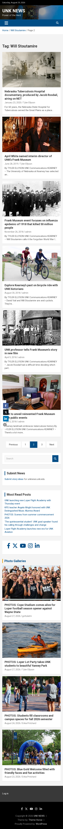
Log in (5, 793)
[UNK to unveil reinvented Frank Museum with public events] (31, 392)
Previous (13, 444)
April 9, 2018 (11, 357)
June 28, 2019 (11, 164)
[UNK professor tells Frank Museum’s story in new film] (31, 328)
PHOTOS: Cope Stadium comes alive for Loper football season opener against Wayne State (30, 608)
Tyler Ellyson (29, 102)
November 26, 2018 (14, 232)
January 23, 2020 (13, 102)
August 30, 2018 (12, 293)
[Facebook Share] (6, 405)
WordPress (41, 824)
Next (52, 444)
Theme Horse (35, 820)
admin (28, 232)
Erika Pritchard (29, 723)
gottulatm (27, 616)
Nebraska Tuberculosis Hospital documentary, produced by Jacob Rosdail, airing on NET (31, 95)
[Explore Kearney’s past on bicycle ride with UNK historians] (31, 263)
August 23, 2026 (12, 776)
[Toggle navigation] (6, 23)
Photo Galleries (15, 561)
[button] (5, 425)
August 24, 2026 (12, 723)
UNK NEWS (13, 10)
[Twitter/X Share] (6, 412)
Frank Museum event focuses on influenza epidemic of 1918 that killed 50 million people (31, 224)
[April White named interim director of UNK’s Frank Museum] (31, 134)
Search (55, 458)
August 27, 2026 (12, 616)
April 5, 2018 (11, 421)
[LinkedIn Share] (6, 418)
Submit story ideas (14, 479)
